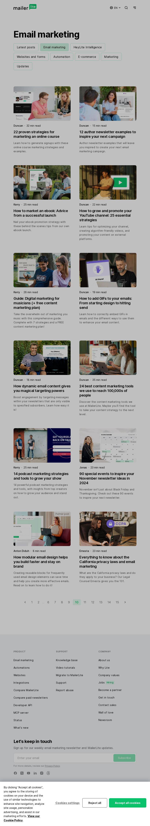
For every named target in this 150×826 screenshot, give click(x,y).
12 (92, 602)
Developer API (23, 705)
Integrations (21, 682)
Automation (61, 57)
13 (100, 602)
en (115, 7)
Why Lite (104, 667)
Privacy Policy (52, 766)
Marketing (111, 57)
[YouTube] (28, 773)
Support (61, 682)
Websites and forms (31, 57)
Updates (23, 66)
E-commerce (87, 57)
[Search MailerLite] (126, 7)
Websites (19, 675)
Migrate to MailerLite (69, 675)
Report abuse (65, 690)
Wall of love (106, 712)
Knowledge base (67, 660)
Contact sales (107, 705)
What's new (21, 727)
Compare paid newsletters (31, 697)
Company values (109, 675)
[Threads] (48, 773)
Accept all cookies (127, 803)
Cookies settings (67, 803)
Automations (22, 667)
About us (104, 660)
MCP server (21, 712)
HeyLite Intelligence (88, 47)
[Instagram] (42, 773)
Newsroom (105, 720)
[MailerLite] (25, 7)
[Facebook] (15, 773)
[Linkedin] (35, 773)
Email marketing (54, 47)
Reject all (94, 803)
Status (18, 720)
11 (85, 602)
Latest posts (26, 47)
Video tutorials (65, 667)
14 (109, 602)
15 (117, 602)
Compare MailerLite (26, 690)
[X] (22, 773)
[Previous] (25, 602)
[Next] (125, 602)
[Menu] (133, 7)
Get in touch (106, 697)
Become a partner (110, 690)
